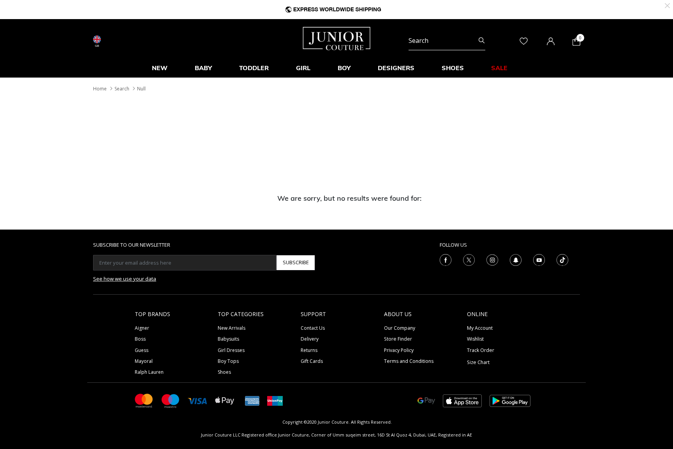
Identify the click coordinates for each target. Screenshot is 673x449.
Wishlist (475, 339)
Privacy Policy (399, 350)
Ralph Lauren (149, 372)
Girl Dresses (231, 350)
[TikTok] (562, 259)
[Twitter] (469, 259)
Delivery (310, 339)
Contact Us (313, 328)
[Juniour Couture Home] (336, 38)
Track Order (480, 350)
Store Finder (398, 339)
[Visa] (197, 400)
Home (100, 88)
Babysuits (228, 339)
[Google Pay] (426, 400)
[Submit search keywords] (481, 40)
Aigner (142, 328)
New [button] (159, 68)
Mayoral (144, 361)
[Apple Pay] (224, 400)
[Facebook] (445, 259)
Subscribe (296, 262)
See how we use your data (124, 278)
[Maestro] (170, 400)
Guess (141, 350)
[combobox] (447, 40)
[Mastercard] (144, 400)
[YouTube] (539, 259)
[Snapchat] (515, 259)
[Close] (667, 5)
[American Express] (252, 400)
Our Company (399, 328)
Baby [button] (203, 68)
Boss (140, 339)
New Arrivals (231, 328)
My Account (480, 328)
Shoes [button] (453, 68)
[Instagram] (492, 259)
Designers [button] (396, 68)
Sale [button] (499, 68)
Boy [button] (344, 68)
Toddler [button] (254, 68)
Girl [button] (303, 68)
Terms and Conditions (408, 361)
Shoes (224, 372)
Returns (309, 350)
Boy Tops (228, 361)
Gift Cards (312, 361)
